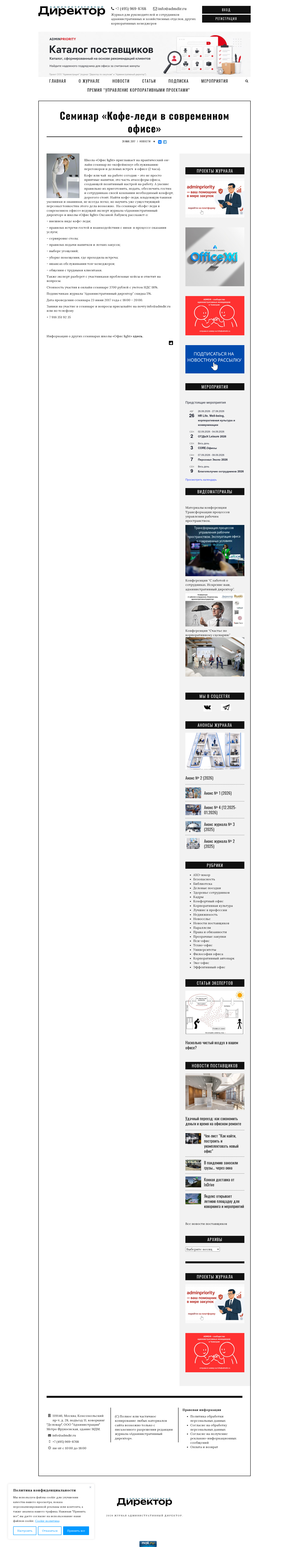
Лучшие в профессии (210, 910)
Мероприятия (214, 81)
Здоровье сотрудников (211, 892)
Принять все (76, 1530)
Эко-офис (201, 963)
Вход (226, 9)
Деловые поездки (207, 888)
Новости (121, 81)
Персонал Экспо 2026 (213, 459)
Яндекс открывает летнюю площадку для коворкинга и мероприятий (224, 1201)
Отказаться (50, 1530)
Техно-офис (203, 945)
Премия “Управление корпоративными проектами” (138, 90)
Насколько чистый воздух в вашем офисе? (211, 1045)
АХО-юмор (201, 875)
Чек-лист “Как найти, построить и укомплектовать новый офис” (221, 1143)
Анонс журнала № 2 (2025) (219, 843)
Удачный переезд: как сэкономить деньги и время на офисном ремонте (213, 1120)
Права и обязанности (210, 932)
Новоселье (202, 919)
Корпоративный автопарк (213, 958)
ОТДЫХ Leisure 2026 (212, 436)
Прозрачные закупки (209, 936)
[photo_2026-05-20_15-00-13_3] (144, 54)
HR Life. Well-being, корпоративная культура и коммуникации (216, 420)
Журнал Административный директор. (148, 1515)
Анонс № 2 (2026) (199, 778)
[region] (51, 1511)
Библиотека (202, 884)
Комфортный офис (208, 901)
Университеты (204, 950)
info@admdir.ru (158, 306)
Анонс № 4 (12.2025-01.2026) (220, 810)
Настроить (24, 1530)
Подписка (178, 81)
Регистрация (226, 18)
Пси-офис (201, 941)
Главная (57, 81)
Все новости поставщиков (206, 1224)
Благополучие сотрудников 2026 (221, 471)
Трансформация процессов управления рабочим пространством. (207, 516)
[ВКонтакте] (160, 142)
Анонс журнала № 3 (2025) (219, 827)
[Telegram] (165, 142)
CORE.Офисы (207, 448)
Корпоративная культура (213, 906)
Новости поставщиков (211, 923)
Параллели (202, 928)
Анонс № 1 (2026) (218, 792)
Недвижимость (205, 914)
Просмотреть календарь (201, 479)
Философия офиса (208, 954)
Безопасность (204, 879)
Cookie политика (47, 1521)
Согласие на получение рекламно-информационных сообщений (213, 1438)
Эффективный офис (209, 967)
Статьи (149, 81)
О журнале (89, 81)
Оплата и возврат (204, 1447)
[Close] (90, 1487)
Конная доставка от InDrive (219, 1182)
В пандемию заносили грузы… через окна (221, 1165)
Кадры (198, 897)
